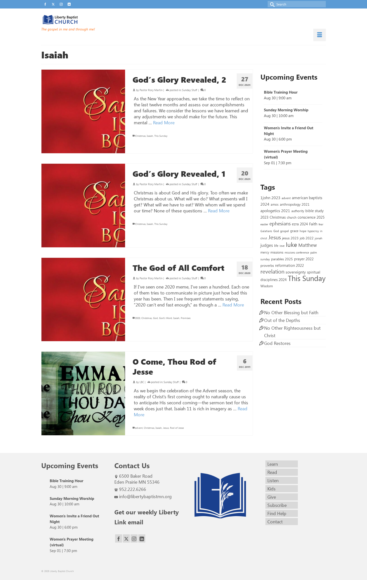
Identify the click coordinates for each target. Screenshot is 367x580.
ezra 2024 (300, 223)
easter (264, 224)
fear (321, 224)
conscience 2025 (311, 217)
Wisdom (266, 286)
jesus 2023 (290, 238)
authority (297, 211)
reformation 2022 (289, 265)
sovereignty (296, 272)
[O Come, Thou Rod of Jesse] (83, 393)
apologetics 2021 (275, 210)
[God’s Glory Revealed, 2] (83, 111)
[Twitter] (126, 538)
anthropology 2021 (295, 204)
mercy (264, 252)
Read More (164, 123)
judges (266, 245)
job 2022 (307, 238)
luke (291, 244)
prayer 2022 (304, 258)
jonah (318, 238)
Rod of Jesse (177, 428)
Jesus (166, 428)
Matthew (307, 245)
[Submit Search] (271, 4)
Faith (313, 223)
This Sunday (161, 136)
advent (139, 428)
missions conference (297, 252)
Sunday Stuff (189, 90)
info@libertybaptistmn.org (145, 496)
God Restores (277, 343)
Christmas (140, 136)
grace (294, 230)
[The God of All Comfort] (83, 299)
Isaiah (150, 136)
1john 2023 (270, 197)
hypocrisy (313, 231)
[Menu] (319, 35)
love (282, 246)
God (155, 318)
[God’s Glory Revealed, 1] (83, 205)
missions (276, 252)
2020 (137, 318)
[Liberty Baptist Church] (86, 20)
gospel (284, 231)
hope (303, 231)
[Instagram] (134, 538)
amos (275, 204)
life (276, 245)
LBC (142, 382)
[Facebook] (118, 538)
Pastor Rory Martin (151, 90)
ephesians (280, 223)
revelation (272, 271)
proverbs (267, 265)
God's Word (165, 318)
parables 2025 (282, 259)
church (291, 217)
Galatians (266, 231)
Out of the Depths (282, 320)
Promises (185, 318)
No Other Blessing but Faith (291, 312)
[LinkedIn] (141, 538)
